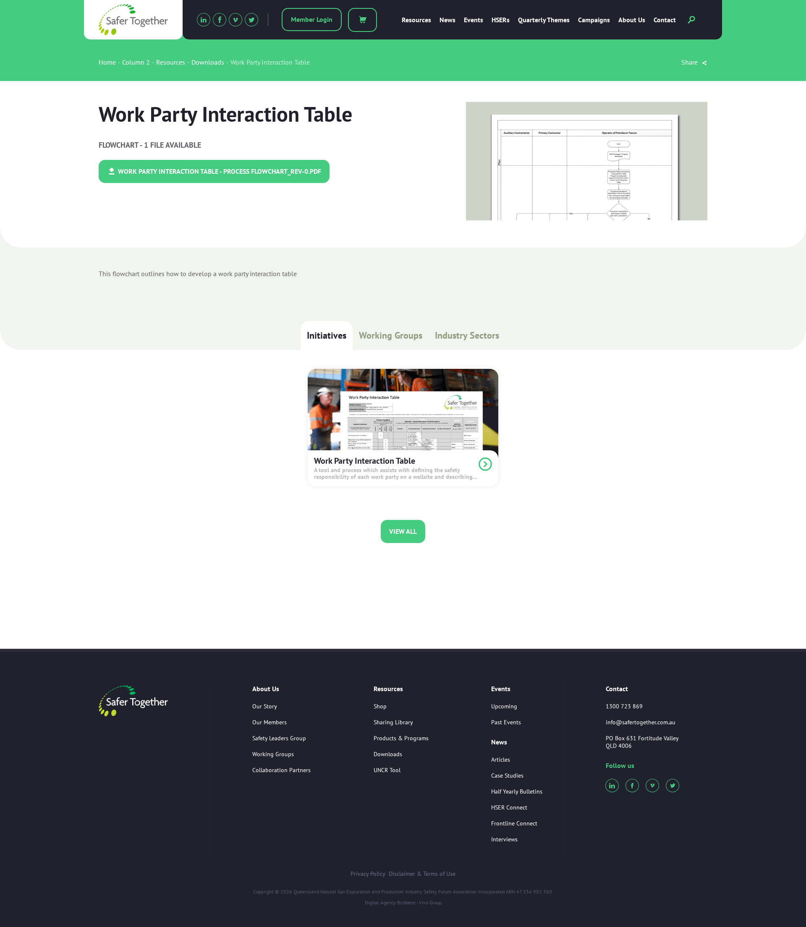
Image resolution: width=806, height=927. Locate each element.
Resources (416, 20)
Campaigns (594, 20)
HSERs (501, 20)
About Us (631, 20)
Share (690, 62)
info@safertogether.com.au (640, 722)
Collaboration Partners (281, 770)
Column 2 (136, 62)
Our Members (269, 722)
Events (473, 20)
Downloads (207, 62)
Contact (665, 20)
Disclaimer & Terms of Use (422, 873)
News (447, 20)
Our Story (264, 706)
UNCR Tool (387, 770)
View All (403, 531)
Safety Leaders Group (279, 738)
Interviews (504, 839)
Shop (380, 706)
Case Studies (507, 775)
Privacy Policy (368, 873)
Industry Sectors (467, 335)
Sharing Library (393, 722)
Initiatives (326, 335)
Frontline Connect (514, 823)
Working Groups (390, 335)
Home (107, 62)
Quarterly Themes (544, 20)
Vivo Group (430, 902)
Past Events (506, 722)
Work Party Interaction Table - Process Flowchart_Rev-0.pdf (218, 171)
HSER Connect (509, 807)
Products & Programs (401, 738)
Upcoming (504, 706)
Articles (500, 759)
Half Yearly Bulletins (516, 791)
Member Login (311, 19)
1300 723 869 (624, 706)
